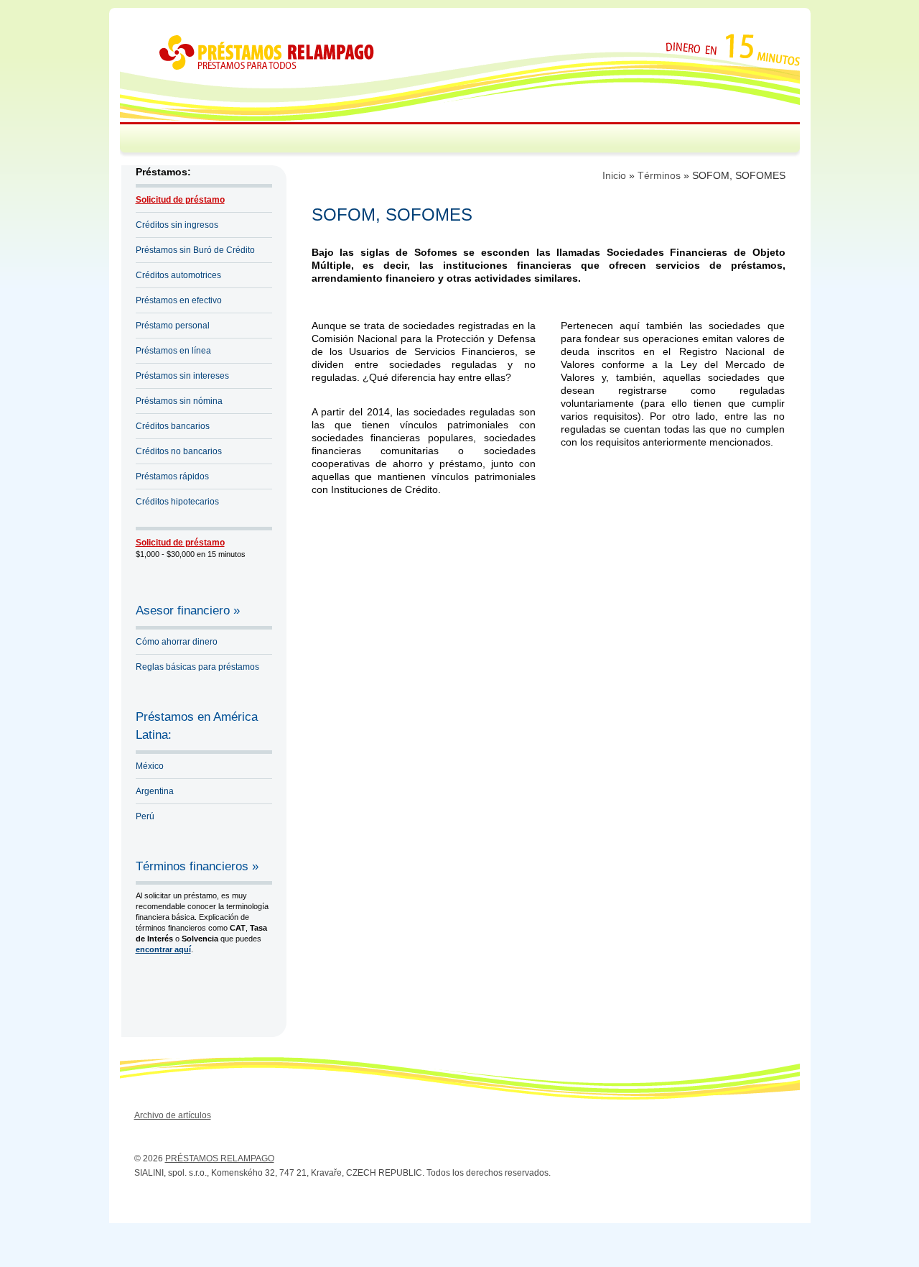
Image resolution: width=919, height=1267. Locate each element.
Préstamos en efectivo (179, 300)
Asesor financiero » (188, 610)
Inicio (614, 175)
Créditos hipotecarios (177, 502)
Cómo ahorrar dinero (177, 642)
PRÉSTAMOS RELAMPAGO (219, 1158)
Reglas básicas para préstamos (197, 667)
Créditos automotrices (178, 275)
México (150, 766)
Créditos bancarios (173, 426)
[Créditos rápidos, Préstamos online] (267, 67)
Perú (145, 816)
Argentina (155, 791)
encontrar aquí (163, 949)
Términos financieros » (197, 866)
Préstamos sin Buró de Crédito (195, 250)
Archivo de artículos (172, 1115)
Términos (659, 175)
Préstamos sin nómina (179, 401)
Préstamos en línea (173, 351)
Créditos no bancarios (179, 451)
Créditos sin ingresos (177, 225)
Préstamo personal (173, 326)
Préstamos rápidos (172, 476)
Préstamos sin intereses (182, 376)
